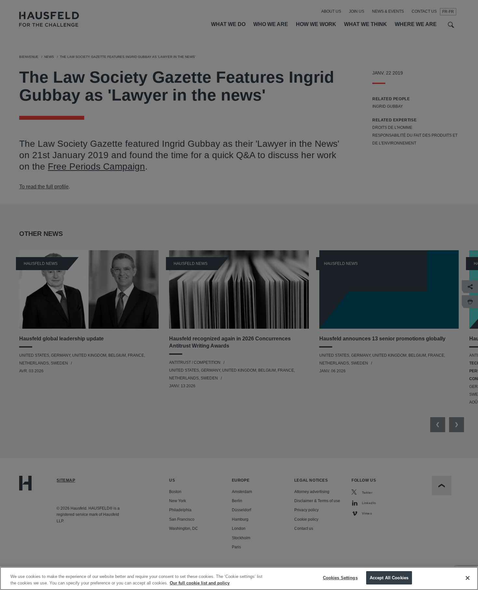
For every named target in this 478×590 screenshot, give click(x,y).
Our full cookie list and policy (200, 583)
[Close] (467, 578)
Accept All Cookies (389, 577)
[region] (239, 578)
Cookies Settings (340, 577)
